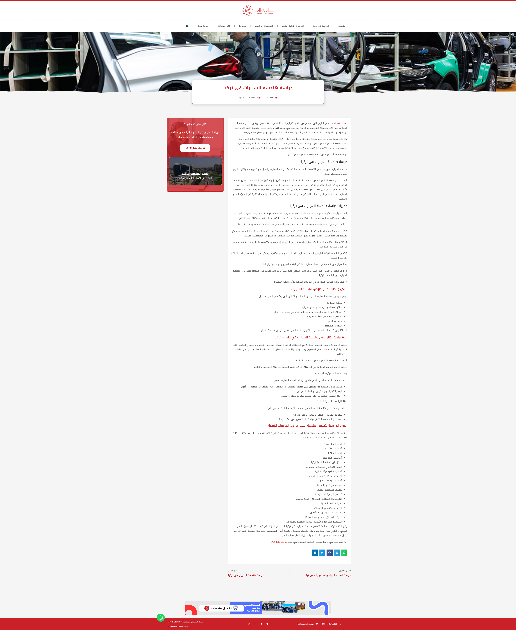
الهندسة (338, 123)
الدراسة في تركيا (321, 26)
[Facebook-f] (255, 624)
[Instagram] (249, 624)
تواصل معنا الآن (279, 542)
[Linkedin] (267, 624)
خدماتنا (242, 26)
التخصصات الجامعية (248, 97)
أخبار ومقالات (224, 26)
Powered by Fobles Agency (178, 626)
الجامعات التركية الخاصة (293, 26)
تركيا (277, 143)
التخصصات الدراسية (264, 26)
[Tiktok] (261, 624)
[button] (344, 553)
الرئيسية (342, 26)
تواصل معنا (203, 26)
